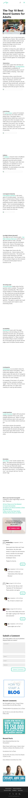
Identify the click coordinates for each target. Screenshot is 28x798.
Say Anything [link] (6, 330)
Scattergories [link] (6, 369)
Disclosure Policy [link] (7, 790)
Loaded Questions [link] (7, 414)
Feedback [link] (14, 790)
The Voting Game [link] (7, 286)
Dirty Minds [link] (6, 461)
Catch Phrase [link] (8, 113)
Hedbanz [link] (6, 157)
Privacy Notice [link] (8, 788)
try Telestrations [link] (19, 66)
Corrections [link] (20, 790)
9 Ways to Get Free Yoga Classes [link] (11, 511)
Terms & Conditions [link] (17, 788)
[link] (6, 2)
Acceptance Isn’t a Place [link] (18, 708)
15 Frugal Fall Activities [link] (9, 506)
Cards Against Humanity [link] (9, 195)
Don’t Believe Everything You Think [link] (12, 759)
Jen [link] (3, 712)
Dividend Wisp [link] (9, 542)
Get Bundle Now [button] (14, 528)
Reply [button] (22, 564)
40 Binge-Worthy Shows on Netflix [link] (12, 512)
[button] (24, 3)
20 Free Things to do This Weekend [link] (12, 504)
